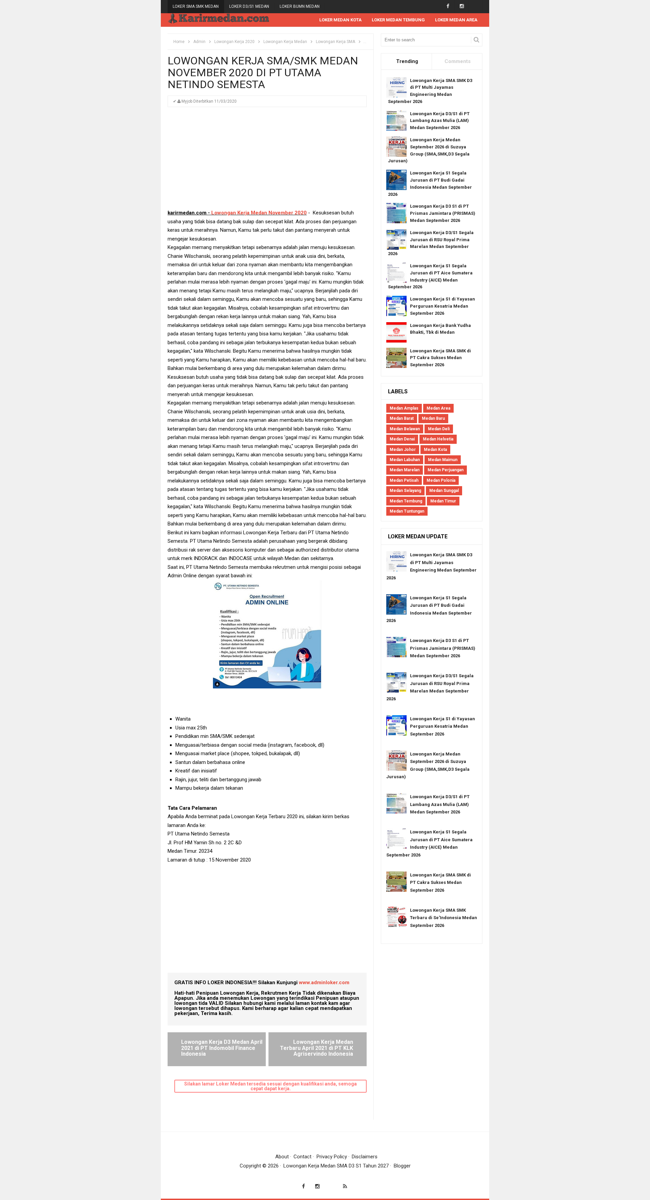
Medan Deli (439, 429)
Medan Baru (433, 418)
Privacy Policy (332, 1157)
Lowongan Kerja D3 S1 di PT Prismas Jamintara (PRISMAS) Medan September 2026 (442, 213)
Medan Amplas (404, 408)
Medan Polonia (441, 480)
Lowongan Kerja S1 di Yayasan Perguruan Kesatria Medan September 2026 (442, 306)
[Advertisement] (267, 161)
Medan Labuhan (405, 459)
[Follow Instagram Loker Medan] (462, 6)
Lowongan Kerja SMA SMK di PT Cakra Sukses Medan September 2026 (440, 358)
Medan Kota (435, 449)
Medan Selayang (405, 490)
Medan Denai (402, 439)
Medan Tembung (406, 501)
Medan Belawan (405, 429)
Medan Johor (403, 449)
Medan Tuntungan (407, 511)
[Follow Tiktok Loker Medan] (475, 6)
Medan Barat (402, 418)
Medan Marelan (404, 470)
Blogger (402, 1166)
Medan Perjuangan (445, 470)
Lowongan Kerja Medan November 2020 (259, 213)
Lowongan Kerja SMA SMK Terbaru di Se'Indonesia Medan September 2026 (443, 918)
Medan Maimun (442, 459)
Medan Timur (443, 501)
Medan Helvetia (438, 439)
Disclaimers (364, 1157)
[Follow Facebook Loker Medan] (448, 6)
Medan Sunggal (444, 490)
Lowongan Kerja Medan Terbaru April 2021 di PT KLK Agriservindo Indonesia (316, 1048)
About (282, 1157)
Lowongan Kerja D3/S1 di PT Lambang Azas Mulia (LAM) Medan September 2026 (440, 120)
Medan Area (438, 408)
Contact (302, 1157)
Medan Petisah (404, 480)
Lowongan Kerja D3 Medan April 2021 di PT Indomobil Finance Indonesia (221, 1048)
